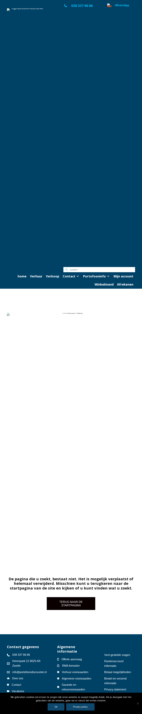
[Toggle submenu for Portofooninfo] (108, 276)
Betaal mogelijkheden (117, 672)
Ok (56, 706)
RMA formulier (71, 665)
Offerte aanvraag (71, 659)
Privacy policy (80, 706)
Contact (16, 684)
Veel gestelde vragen (117, 654)
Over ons (17, 678)
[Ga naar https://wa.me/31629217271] (121, 133)
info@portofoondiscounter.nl (29, 672)
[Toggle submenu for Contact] (78, 276)
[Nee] (137, 703)
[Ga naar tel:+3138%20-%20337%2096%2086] (81, 6)
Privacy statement (115, 689)
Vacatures (18, 691)
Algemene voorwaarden (76, 678)
